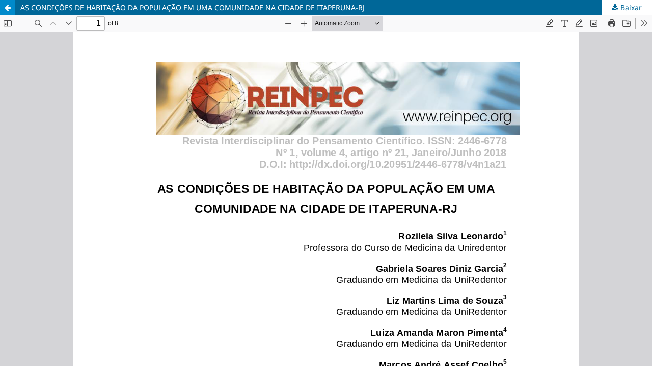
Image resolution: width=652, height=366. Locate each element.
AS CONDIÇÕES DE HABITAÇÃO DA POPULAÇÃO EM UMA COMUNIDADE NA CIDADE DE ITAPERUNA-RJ (192, 7)
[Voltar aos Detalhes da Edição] (7, 7)
